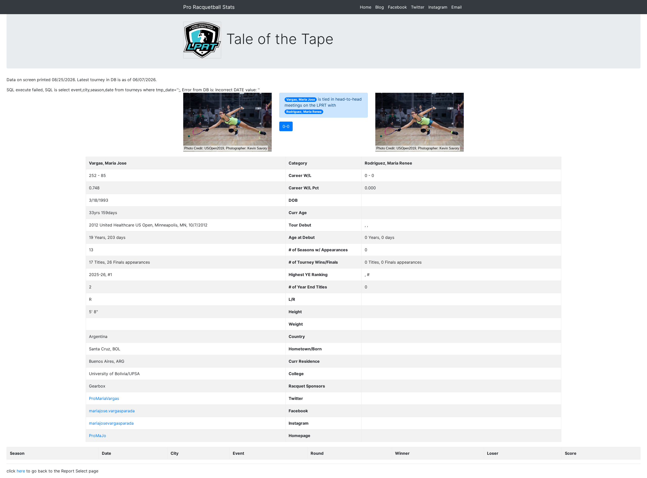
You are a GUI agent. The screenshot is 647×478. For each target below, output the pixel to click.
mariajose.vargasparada (112, 410)
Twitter (418, 7)
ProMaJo (97, 435)
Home (366, 7)
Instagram (438, 7)
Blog (380, 7)
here (21, 470)
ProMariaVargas (104, 398)
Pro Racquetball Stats (209, 7)
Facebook (398, 7)
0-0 (286, 126)
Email (457, 7)
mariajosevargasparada (111, 423)
